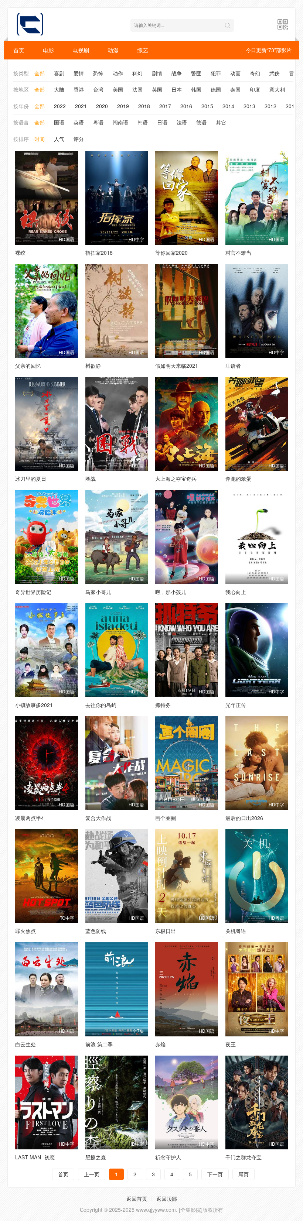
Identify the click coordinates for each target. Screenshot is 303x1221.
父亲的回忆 (28, 365)
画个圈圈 (165, 818)
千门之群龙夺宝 (243, 1157)
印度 (255, 89)
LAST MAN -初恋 (35, 1157)
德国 (216, 89)
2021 (81, 106)
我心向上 (235, 592)
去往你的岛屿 (100, 705)
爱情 (79, 73)
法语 (182, 122)
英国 (157, 89)
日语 (162, 122)
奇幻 (255, 73)
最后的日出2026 (244, 818)
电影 (48, 50)
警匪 (196, 73)
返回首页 (136, 1198)
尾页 (243, 1174)
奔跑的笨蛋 (238, 478)
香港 (79, 89)
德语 (201, 122)
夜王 (230, 1044)
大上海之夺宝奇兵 (176, 478)
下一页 (215, 1174)
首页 (18, 50)
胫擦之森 (95, 1157)
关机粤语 (235, 930)
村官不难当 (238, 252)
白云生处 (25, 1044)
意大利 (277, 89)
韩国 (196, 89)
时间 (39, 139)
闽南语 (120, 122)
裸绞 (20, 252)
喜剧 (59, 73)
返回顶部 (166, 1198)
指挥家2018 (99, 252)
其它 (221, 122)
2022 (60, 106)
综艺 (142, 50)
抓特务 (163, 705)
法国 (137, 89)
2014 (228, 106)
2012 (270, 106)
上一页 (91, 1174)
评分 (79, 139)
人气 (59, 139)
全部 (39, 73)
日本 (176, 89)
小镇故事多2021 (34, 705)
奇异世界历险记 (33, 592)
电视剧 (80, 50)
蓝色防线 (95, 930)
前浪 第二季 (99, 1044)
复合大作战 (98, 818)
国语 (59, 122)
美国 (118, 89)
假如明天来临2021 (176, 365)
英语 (79, 122)
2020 (102, 106)
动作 (118, 73)
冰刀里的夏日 (30, 478)
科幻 (137, 73)
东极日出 (165, 930)
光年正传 (235, 705)
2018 (144, 106)
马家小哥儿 (98, 592)
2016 (186, 106)
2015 (207, 106)
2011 (291, 106)
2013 (249, 106)
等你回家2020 (171, 252)
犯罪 (216, 73)
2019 (123, 106)
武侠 (274, 73)
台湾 (98, 89)
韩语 (142, 122)
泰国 (235, 89)
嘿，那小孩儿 (170, 592)
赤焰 (160, 1044)
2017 (165, 106)
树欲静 (93, 365)
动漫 (113, 50)
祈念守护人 (168, 1157)
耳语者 (233, 365)
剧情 (157, 73)
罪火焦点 (25, 930)
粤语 (98, 122)
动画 (235, 73)
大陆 (59, 89)
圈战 (90, 478)
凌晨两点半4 (29, 818)
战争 (176, 73)
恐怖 (98, 73)
